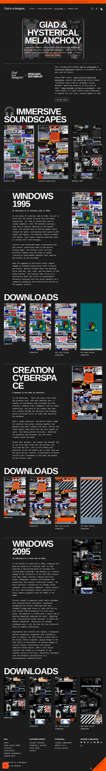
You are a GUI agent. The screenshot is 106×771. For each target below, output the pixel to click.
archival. (8, 748)
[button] (92, 9)
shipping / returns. (38, 745)
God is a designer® (88, 67)
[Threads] (101, 742)
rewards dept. (10, 756)
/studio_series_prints (44, 8)
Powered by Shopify (12, 766)
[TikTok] (91, 742)
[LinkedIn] (98, 742)
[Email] (81, 746)
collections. (9, 751)
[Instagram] (88, 742)
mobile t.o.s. (61, 745)
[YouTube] (94, 742)
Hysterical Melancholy (70, 47)
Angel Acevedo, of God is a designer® (78, 88)
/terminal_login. (73, 8)
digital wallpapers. (13, 753)
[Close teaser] (91, 768)
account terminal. (37, 743)
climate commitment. (64, 743)
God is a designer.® (19, 762)
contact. (33, 751)
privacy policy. (62, 748)
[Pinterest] (85, 742)
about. (7, 743)
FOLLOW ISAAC (61, 100)
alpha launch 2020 (12, 745)
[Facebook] (81, 742)
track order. (35, 748)
